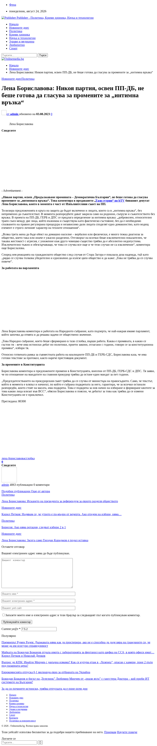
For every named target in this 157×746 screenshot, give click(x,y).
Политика (15, 31)
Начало (14, 24)
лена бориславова (13, 458)
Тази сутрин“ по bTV (110, 200)
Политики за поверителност (22, 720)
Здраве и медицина (21, 41)
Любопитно (17, 45)
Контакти (13, 718)
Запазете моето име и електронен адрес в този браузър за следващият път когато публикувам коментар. (72, 615)
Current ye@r (11, 629)
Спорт (13, 48)
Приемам (110, 732)
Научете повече (127, 732)
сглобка (30, 458)
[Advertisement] (78, 159)
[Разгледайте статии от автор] (9, 481)
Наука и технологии (22, 38)
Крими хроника (19, 34)
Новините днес (19, 27)
